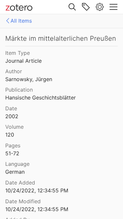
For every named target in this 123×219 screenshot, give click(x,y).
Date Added (20, 182)
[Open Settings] (100, 7)
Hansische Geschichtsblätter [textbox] (40, 97)
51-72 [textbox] (12, 153)
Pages (12, 145)
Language (17, 164)
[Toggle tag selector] (86, 7)
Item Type (17, 53)
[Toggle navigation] (113, 7)
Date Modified (23, 201)
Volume (14, 126)
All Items (21, 20)
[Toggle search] (72, 7)
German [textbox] (15, 171)
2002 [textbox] (11, 116)
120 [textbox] (9, 134)
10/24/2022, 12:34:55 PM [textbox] (36, 190)
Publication (19, 89)
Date (11, 108)
